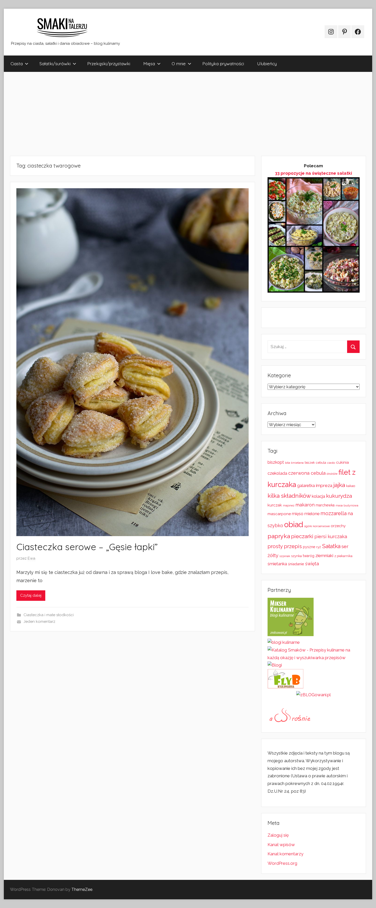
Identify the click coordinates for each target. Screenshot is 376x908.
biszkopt (276, 462)
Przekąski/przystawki (108, 63)
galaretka (306, 485)
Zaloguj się (278, 835)
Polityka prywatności (223, 63)
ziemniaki (324, 555)
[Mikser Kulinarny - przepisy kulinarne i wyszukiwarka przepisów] (291, 634)
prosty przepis (285, 546)
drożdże (332, 473)
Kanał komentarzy (285, 853)
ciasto (331, 462)
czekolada (277, 473)
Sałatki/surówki (55, 63)
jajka (339, 484)
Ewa (31, 558)
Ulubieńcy (267, 63)
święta (312, 563)
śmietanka (277, 563)
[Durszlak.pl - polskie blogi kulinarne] (284, 642)
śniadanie (296, 564)
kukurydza (339, 496)
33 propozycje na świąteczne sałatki (313, 173)
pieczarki (302, 536)
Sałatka (331, 546)
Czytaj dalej (30, 595)
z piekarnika (343, 556)
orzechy (338, 526)
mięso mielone (305, 513)
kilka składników (289, 495)
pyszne (309, 547)
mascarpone (279, 514)
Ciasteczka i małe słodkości (49, 615)
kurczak (275, 505)
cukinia (342, 462)
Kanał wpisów (281, 844)
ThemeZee (81, 889)
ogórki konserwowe (317, 526)
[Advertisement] (157, 114)
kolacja (318, 496)
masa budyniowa (347, 505)
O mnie (179, 63)
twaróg (308, 556)
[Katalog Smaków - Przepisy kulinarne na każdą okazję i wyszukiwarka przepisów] (314, 657)
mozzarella (333, 513)
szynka (296, 556)
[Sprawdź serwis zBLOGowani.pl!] (313, 694)
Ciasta (16, 63)
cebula (321, 462)
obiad (293, 524)
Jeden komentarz (39, 621)
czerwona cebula (307, 473)
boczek (310, 462)
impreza (324, 485)
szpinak (284, 556)
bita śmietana (294, 462)
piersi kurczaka (330, 536)
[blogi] (275, 665)
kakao (350, 486)
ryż (318, 547)
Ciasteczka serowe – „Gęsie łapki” (87, 546)
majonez (288, 505)
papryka (279, 536)
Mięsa (149, 63)
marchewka (325, 505)
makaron (305, 504)
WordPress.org (282, 863)
